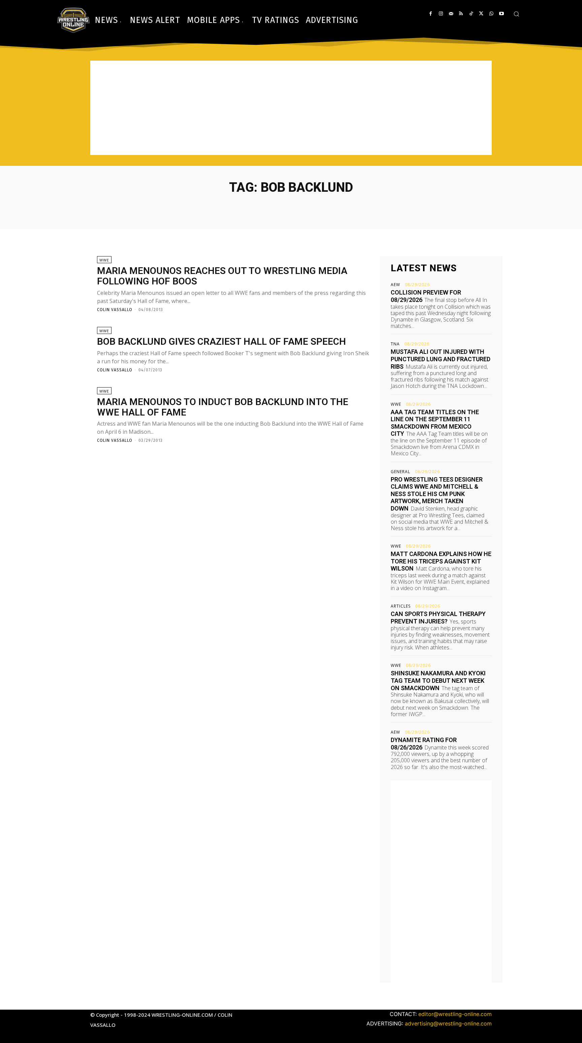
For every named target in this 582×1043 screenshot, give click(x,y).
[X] (481, 14)
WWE (104, 260)
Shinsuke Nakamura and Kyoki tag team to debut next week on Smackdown (438, 680)
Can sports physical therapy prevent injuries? (438, 617)
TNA (395, 344)
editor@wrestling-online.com (455, 1014)
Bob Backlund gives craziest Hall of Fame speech (221, 341)
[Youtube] (501, 14)
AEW (395, 285)
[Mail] (451, 14)
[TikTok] (471, 14)
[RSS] (461, 14)
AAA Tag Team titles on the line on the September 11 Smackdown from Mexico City (435, 422)
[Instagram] (441, 14)
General (400, 472)
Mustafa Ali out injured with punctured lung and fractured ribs (440, 359)
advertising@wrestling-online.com (448, 1023)
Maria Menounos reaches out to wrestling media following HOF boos (222, 276)
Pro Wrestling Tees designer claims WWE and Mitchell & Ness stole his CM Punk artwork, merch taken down (437, 494)
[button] (516, 14)
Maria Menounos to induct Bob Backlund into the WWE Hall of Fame (222, 407)
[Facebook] (431, 14)
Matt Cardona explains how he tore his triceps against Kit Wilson (441, 561)
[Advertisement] (291, 108)
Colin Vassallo (114, 309)
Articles (401, 606)
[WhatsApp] (491, 14)
